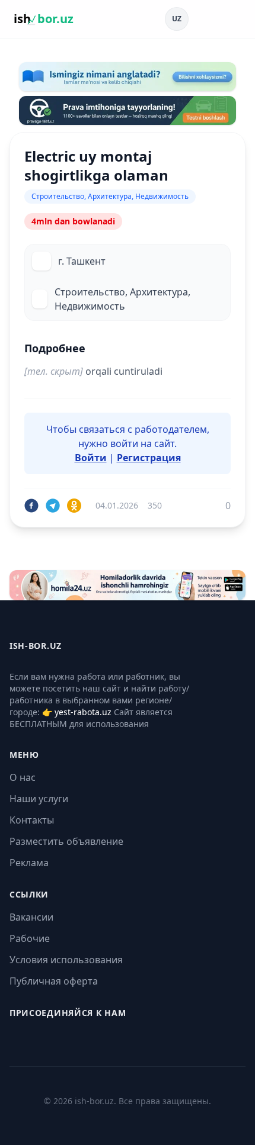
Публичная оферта (53, 981)
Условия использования (66, 959)
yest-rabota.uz (83, 712)
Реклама (29, 862)
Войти (91, 457)
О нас (22, 777)
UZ (176, 19)
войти (124, 443)
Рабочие (29, 938)
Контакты (31, 819)
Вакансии (31, 917)
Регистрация (149, 457)
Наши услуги (38, 798)
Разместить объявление (66, 841)
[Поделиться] (31, 505)
